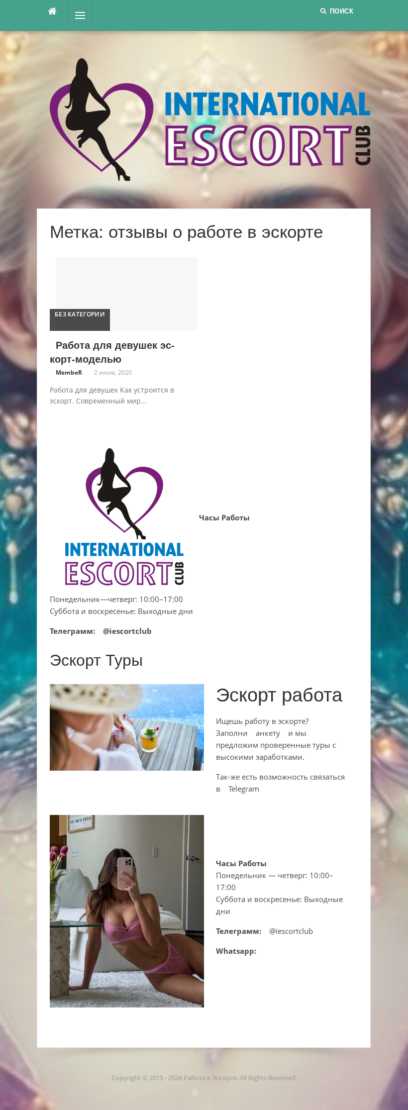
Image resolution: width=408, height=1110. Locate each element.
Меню (83, 15)
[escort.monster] (52, 11)
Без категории (80, 314)
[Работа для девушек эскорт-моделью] (126, 293)
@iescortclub (127, 631)
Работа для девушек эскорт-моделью (112, 352)
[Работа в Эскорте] (210, 118)
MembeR (69, 372)
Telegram (243, 789)
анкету (268, 733)
